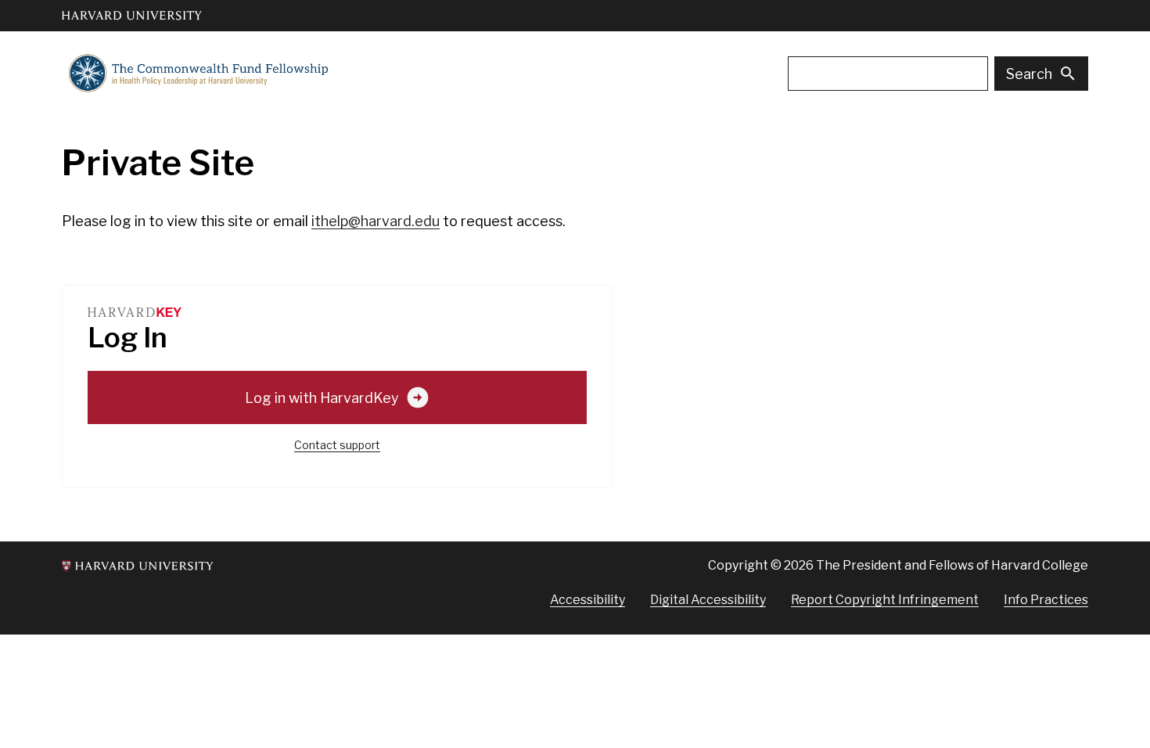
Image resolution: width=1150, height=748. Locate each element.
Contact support (337, 444)
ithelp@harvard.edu (375, 221)
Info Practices (1046, 599)
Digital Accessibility (708, 599)
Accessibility (587, 599)
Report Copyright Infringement (885, 599)
